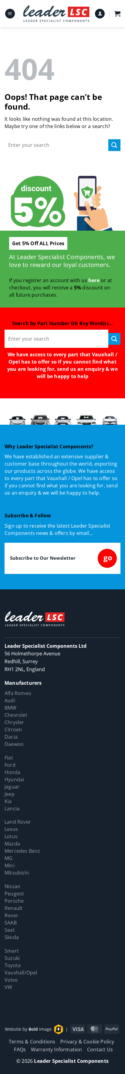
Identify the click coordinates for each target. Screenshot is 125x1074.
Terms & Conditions (32, 1041)
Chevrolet (16, 715)
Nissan (12, 886)
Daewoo (14, 744)
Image (40, 1029)
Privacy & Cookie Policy (87, 1041)
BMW (11, 707)
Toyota (13, 965)
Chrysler (14, 722)
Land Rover (18, 822)
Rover (11, 915)
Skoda (12, 937)
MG (8, 858)
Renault (13, 908)
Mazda (12, 843)
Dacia (11, 736)
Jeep (10, 794)
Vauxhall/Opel (21, 972)
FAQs (20, 1049)
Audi (10, 700)
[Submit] (114, 145)
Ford (10, 765)
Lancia (12, 808)
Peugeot (14, 893)
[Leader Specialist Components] (56, 14)
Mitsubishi (17, 872)
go (107, 557)
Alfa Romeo (18, 693)
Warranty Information (56, 1049)
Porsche (14, 901)
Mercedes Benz (22, 851)
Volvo (11, 980)
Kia (8, 801)
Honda (12, 772)
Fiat (9, 757)
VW (8, 987)
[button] (10, 14)
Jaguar (12, 786)
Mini (10, 865)
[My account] (100, 14)
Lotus (11, 836)
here (94, 280)
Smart (12, 950)
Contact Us (100, 1049)
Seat (10, 930)
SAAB (11, 922)
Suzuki (12, 958)
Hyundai (14, 779)
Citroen (13, 729)
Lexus (11, 829)
